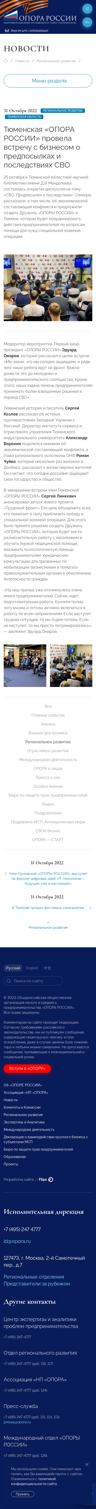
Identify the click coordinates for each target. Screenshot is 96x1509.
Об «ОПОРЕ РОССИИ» (23, 1085)
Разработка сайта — (26, 1179)
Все (48, 706)
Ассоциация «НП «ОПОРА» (26, 1093)
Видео (48, 804)
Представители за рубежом (37, 1284)
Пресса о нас (48, 777)
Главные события (48, 715)
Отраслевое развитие (48, 750)
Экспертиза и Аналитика (24, 1122)
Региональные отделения (34, 1277)
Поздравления (48, 813)
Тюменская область (24, 117)
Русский (13, 968)
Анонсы (48, 724)
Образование (15, 1157)
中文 (47, 968)
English (32, 968)
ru (87, 22)
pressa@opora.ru (17, 1422)
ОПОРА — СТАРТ (48, 839)
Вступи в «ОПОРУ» (27, 1068)
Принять (23, 1494)
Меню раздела (49, 81)
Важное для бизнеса (48, 733)
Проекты (11, 1164)
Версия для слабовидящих (29, 30)
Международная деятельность (48, 759)
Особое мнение (48, 786)
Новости (22, 61)
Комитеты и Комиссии (22, 1107)
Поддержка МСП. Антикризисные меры (48, 822)
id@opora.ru (17, 1241)
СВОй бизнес (48, 830)
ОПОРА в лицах (48, 768)
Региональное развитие (56, 61)
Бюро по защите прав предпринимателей (48, 795)
